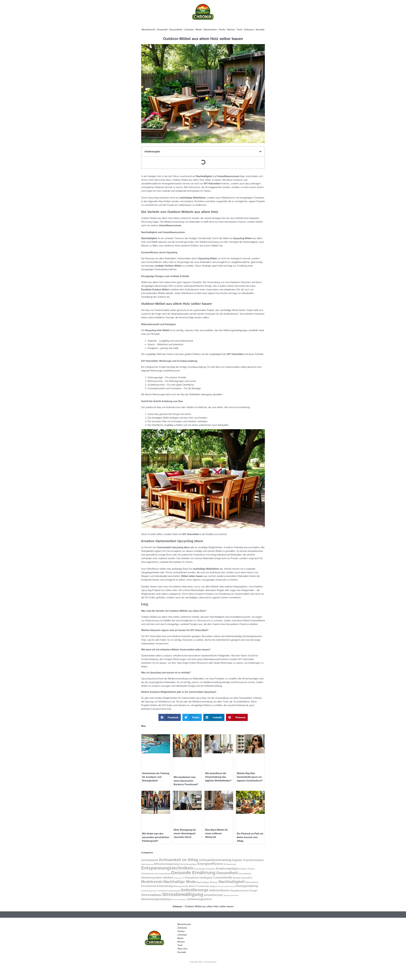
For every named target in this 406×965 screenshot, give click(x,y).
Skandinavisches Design (243, 890)
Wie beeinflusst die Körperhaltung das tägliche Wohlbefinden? (218, 777)
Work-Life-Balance (179, 899)
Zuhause (249, 29)
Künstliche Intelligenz (199, 877)
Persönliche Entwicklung (156, 886)
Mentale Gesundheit (242, 878)
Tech (239, 29)
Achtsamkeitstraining (215, 860)
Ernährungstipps (227, 868)
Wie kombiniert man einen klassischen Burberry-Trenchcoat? (186, 781)
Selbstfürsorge (195, 890)
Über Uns (182, 948)
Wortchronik (148, 29)
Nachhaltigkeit (232, 881)
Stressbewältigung (182, 894)
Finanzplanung (147, 873)
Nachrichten (210, 29)
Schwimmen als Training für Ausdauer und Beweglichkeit (155, 777)
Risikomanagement (149, 891)
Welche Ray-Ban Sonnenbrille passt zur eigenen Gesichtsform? (250, 777)
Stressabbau (151, 895)
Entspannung (230, 864)
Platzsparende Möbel (184, 886)
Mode (199, 29)
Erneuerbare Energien (204, 869)
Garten (181, 931)
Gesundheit (176, 29)
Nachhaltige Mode (179, 881)
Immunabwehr (244, 873)
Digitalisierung (147, 864)
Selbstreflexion (219, 890)
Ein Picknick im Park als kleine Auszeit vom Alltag (250, 837)
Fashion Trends (247, 869)
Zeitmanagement (199, 899)
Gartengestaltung (162, 873)
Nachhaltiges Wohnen (207, 882)
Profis (222, 29)
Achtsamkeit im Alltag (178, 860)
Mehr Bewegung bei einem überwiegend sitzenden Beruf (185, 833)
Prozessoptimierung (226, 886)
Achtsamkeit (149, 860)
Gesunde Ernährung (193, 872)
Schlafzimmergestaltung (169, 891)
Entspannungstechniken (167, 868)
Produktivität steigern (206, 886)
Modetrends (152, 881)
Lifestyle (189, 29)
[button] (260, 151)
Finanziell (162, 29)
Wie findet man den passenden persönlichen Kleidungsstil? (155, 837)
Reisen (231, 29)
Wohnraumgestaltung (155, 899)
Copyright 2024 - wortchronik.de (203, 962)
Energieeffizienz (210, 864)
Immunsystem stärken (157, 877)
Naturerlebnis (252, 882)
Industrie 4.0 (179, 878)
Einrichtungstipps (188, 864)
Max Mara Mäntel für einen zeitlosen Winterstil (216, 833)
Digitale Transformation (248, 860)
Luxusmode (222, 877)
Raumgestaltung (247, 886)
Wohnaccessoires (231, 895)
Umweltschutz (213, 895)
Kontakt (260, 29)
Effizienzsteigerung (166, 864)
